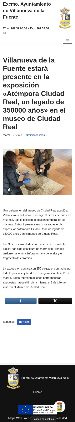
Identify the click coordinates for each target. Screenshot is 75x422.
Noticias (24, 322)
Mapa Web (15, 418)
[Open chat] (59, 406)
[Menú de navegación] (67, 40)
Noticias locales (35, 135)
